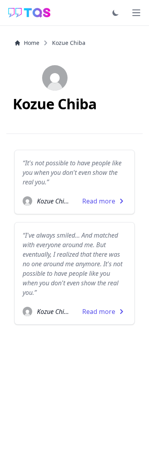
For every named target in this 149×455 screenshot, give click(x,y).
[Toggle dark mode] (116, 13)
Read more (98, 201)
